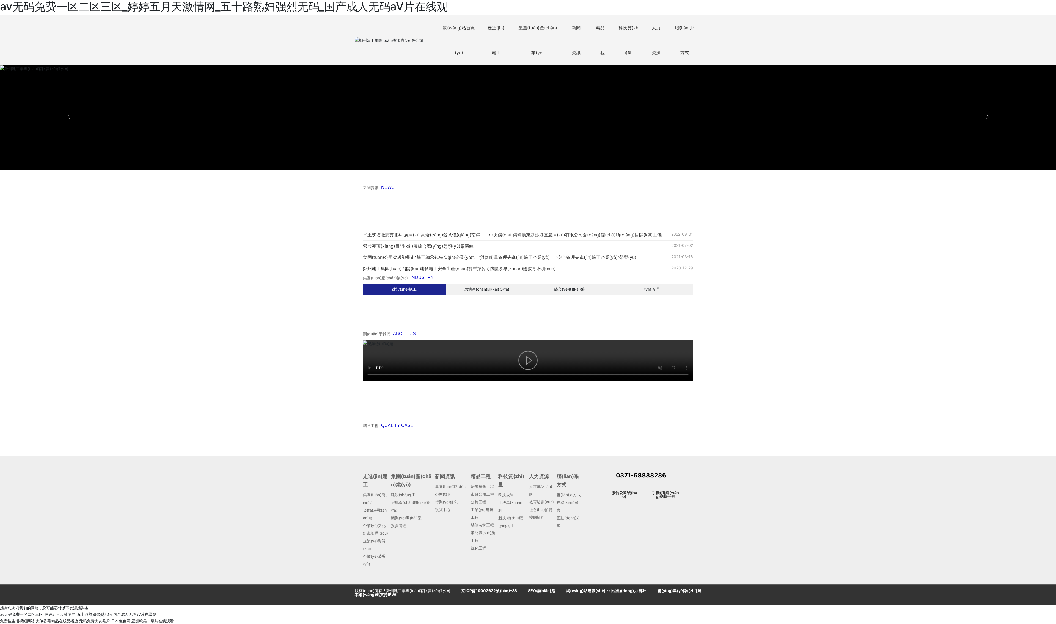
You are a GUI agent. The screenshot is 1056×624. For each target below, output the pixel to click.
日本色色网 (120, 621)
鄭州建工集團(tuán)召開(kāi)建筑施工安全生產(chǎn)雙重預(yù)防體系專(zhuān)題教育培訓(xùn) (459, 268)
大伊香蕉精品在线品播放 (57, 621)
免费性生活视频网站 (17, 621)
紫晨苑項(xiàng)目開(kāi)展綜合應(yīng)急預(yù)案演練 (418, 246)
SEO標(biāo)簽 (541, 590)
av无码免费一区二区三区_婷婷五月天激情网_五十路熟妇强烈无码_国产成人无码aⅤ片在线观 (78, 614)
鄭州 (643, 590)
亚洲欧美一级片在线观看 (152, 621)
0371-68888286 (641, 475)
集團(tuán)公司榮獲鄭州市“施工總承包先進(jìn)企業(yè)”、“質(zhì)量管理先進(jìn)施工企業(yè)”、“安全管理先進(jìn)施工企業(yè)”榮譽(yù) (499, 257)
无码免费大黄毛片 (94, 621)
